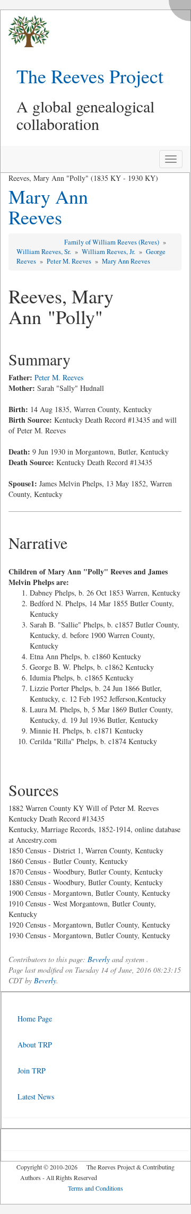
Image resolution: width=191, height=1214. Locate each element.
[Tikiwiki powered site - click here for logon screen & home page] (25, 32)
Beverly (99, 959)
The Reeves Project (89, 76)
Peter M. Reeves (70, 261)
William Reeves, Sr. (44, 251)
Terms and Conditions (95, 1188)
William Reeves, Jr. (109, 251)
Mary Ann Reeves (48, 207)
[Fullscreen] (182, 8)
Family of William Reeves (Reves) (112, 242)
